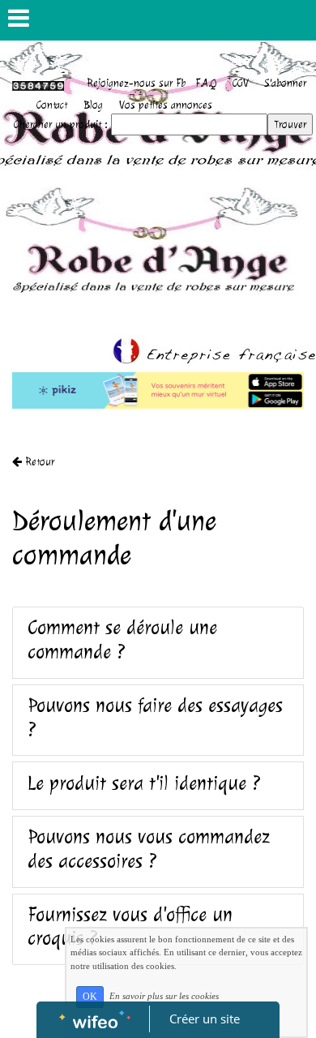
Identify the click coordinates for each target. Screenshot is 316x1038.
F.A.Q (205, 83)
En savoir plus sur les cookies (164, 996)
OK (90, 996)
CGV (241, 83)
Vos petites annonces (165, 105)
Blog (93, 105)
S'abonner (285, 83)
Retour (38, 462)
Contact (51, 105)
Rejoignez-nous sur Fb (136, 83)
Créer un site (204, 1018)
